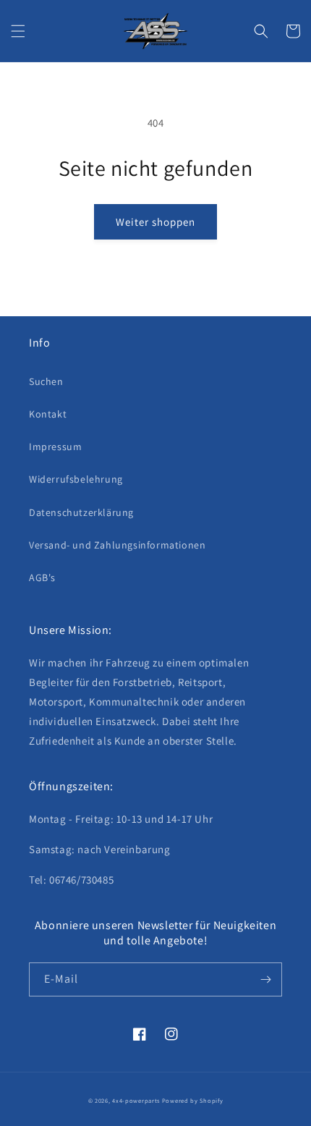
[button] (18, 31)
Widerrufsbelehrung (76, 479)
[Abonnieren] (265, 979)
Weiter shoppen (155, 222)
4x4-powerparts (136, 1100)
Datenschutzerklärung (81, 512)
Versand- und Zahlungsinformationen (117, 544)
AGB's (42, 577)
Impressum (55, 446)
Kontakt (48, 413)
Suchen (46, 381)
